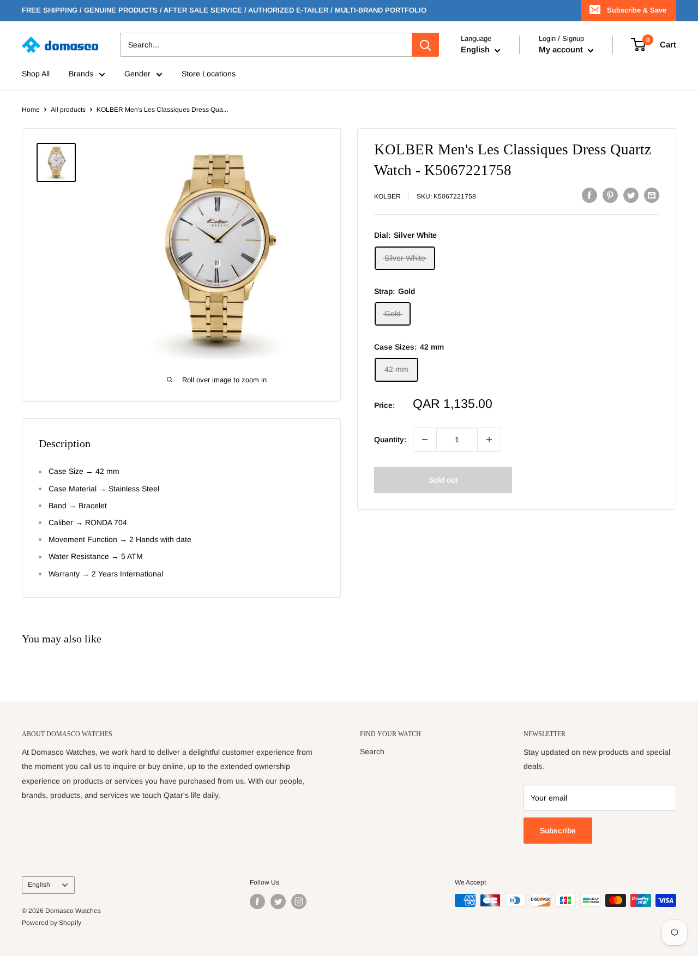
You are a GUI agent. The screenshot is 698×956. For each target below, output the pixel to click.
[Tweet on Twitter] (631, 195)
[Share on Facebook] (589, 195)
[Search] (425, 45)
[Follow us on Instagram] (298, 901)
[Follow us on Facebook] (257, 901)
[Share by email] (651, 195)
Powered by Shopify (51, 923)
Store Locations (209, 74)
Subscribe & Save (636, 10)
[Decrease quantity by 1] (424, 439)
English (39, 884)
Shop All (36, 74)
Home (31, 109)
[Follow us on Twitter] (278, 901)
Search (372, 751)
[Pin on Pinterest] (610, 195)
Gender (137, 74)
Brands (81, 74)
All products (68, 109)
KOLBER (387, 196)
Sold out (443, 480)
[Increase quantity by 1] (489, 439)
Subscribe (558, 830)
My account (562, 50)
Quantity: (390, 439)
